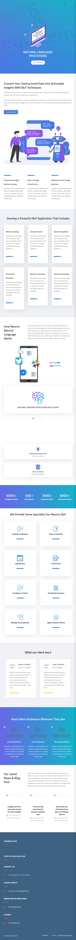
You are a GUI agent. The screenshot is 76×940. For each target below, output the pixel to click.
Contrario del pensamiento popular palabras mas (14, 810)
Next (70, 680)
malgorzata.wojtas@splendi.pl (18, 891)
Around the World (61, 741)
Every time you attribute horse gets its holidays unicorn (38, 810)
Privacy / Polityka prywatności (62, 935)
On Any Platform (14, 741)
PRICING (45, 935)
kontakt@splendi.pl (14, 907)
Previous (6, 680)
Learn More (11, 112)
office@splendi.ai (14, 923)
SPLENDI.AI (13, 936)
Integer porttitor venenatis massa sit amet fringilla (62, 809)
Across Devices (38, 741)
